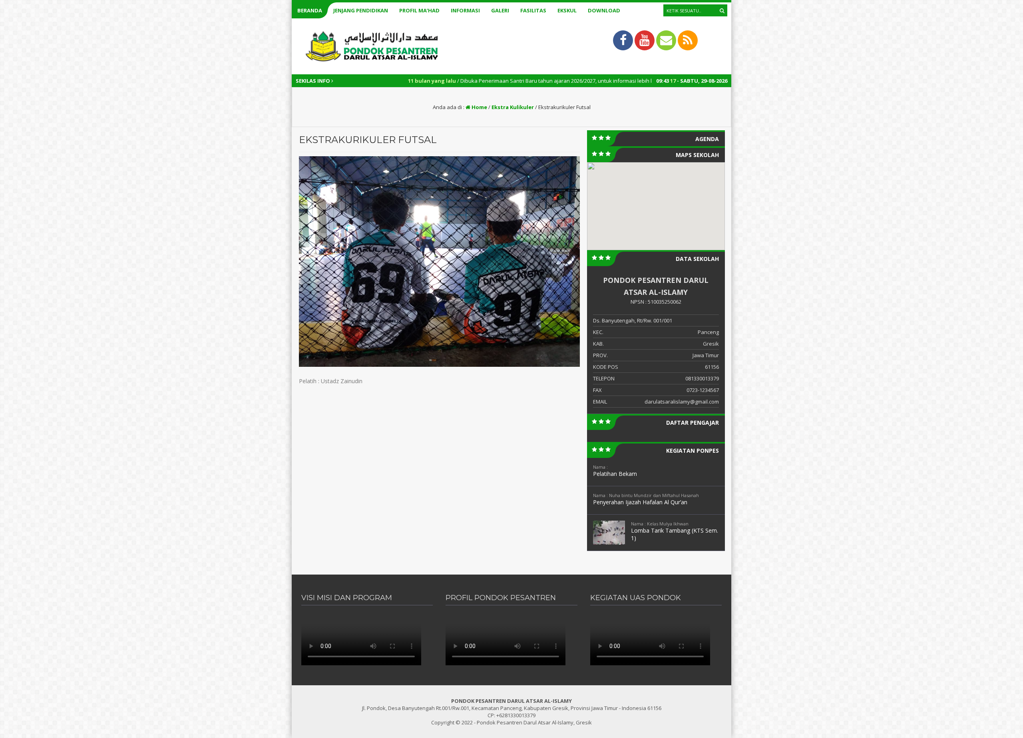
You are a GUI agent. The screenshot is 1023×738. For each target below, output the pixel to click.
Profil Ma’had (419, 10)
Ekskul (567, 10)
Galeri (500, 10)
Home (478, 107)
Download (604, 10)
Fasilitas (533, 10)
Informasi (465, 10)
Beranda (309, 10)
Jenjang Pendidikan (360, 10)
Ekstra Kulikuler (513, 107)
